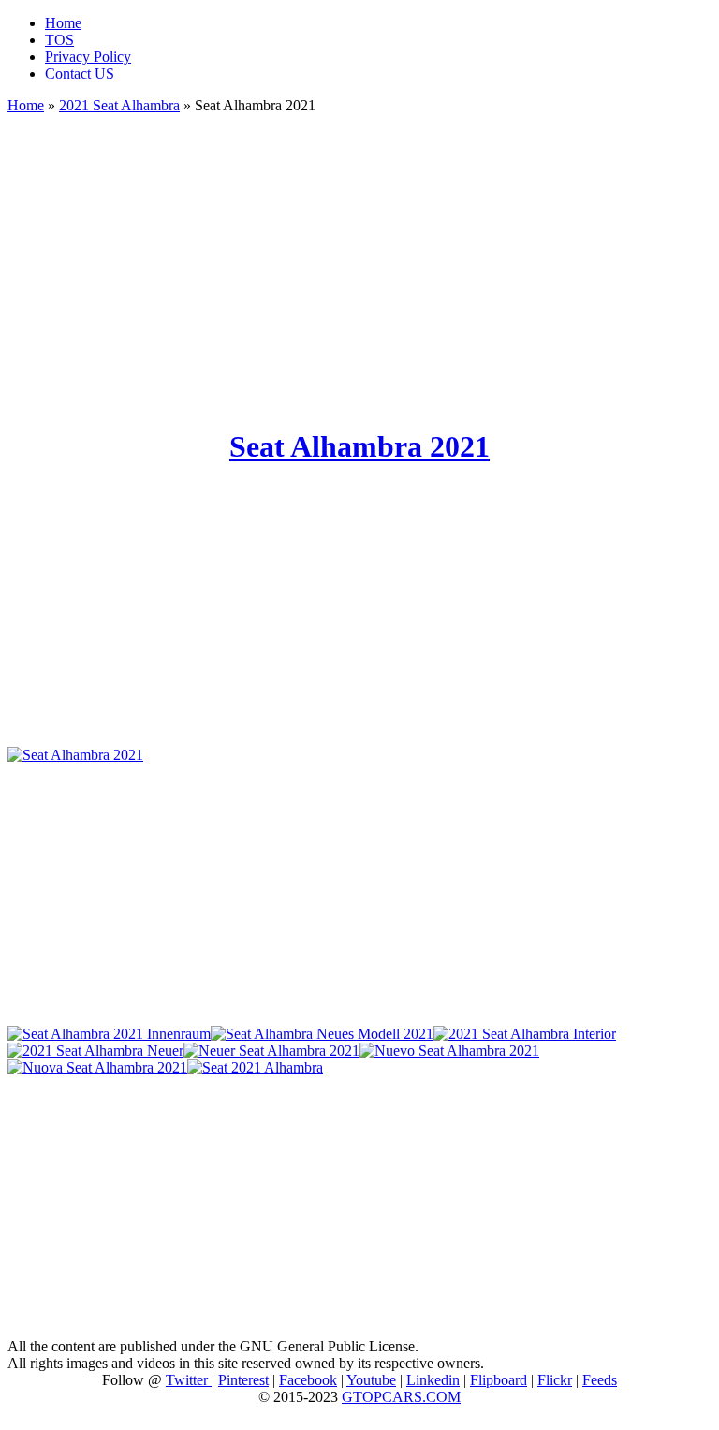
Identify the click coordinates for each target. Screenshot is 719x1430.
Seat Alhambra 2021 (359, 446)
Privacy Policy (88, 57)
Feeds (599, 1380)
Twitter (189, 1380)
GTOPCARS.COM (401, 1397)
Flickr (554, 1380)
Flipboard (498, 1380)
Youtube (371, 1380)
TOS (59, 40)
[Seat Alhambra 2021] (75, 755)
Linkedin (433, 1380)
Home (63, 23)
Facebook (308, 1380)
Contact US (79, 73)
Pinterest (243, 1380)
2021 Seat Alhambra (119, 105)
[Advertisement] (359, 262)
